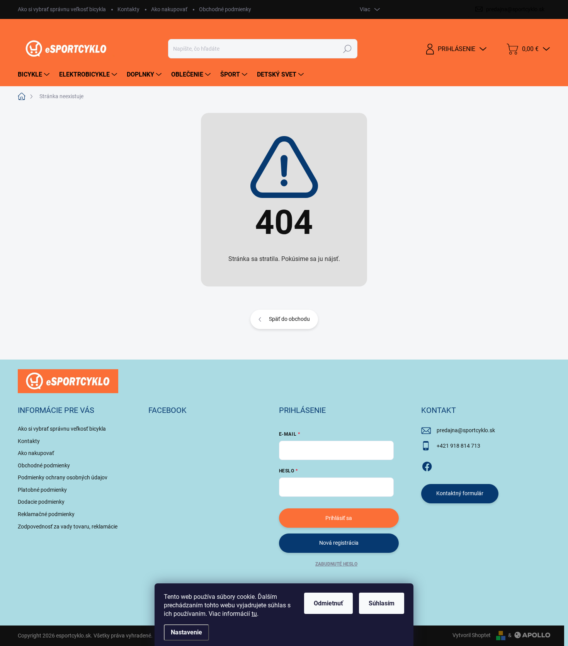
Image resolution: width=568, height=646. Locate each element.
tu (254, 613)
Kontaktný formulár (459, 493)
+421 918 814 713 (458, 446)
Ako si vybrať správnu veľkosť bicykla (62, 9)
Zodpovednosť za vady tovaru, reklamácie (67, 526)
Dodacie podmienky (41, 502)
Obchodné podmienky (225, 9)
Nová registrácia (339, 543)
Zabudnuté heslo (336, 564)
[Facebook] (427, 465)
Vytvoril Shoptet (471, 635)
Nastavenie (186, 632)
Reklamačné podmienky (46, 514)
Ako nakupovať (169, 9)
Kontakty (128, 9)
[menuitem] (34, 74)
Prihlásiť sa (338, 518)
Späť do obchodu (289, 319)
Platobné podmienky (42, 490)
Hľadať (347, 49)
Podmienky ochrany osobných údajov (62, 477)
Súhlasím (382, 603)
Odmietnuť (328, 603)
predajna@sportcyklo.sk (466, 430)
